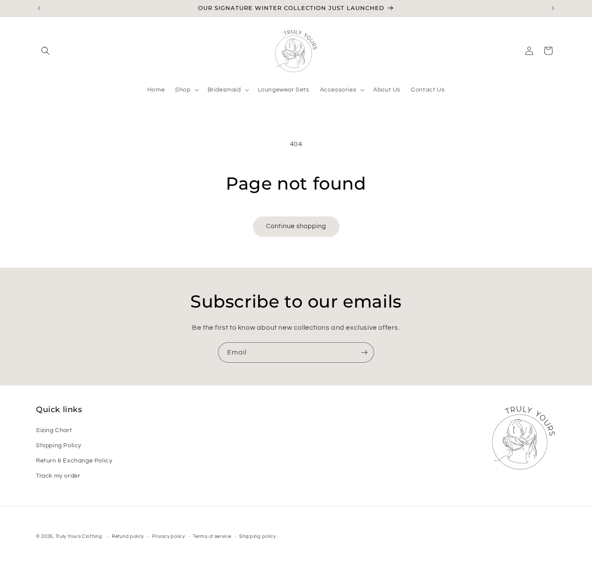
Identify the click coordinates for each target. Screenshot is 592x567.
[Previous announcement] (39, 8)
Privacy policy (168, 536)
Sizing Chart (54, 430)
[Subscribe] (364, 352)
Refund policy (128, 536)
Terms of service (212, 536)
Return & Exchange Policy (74, 461)
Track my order (58, 476)
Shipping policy (257, 536)
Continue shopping (296, 226)
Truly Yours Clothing (78, 536)
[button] (45, 50)
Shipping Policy (58, 445)
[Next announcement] (553, 8)
